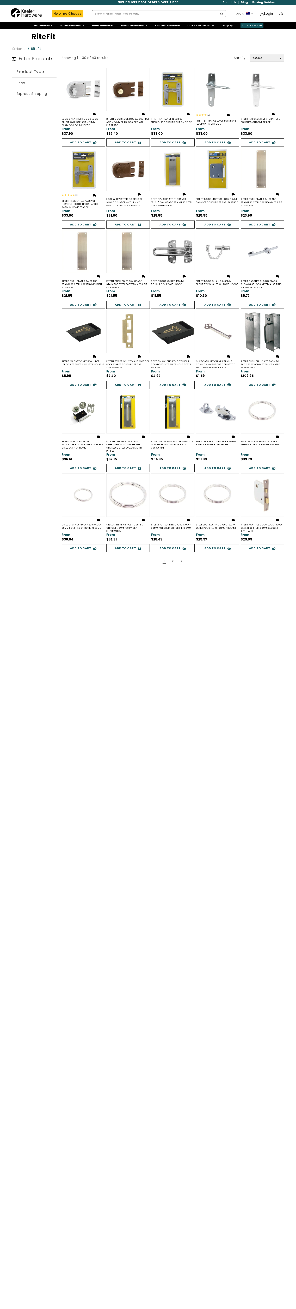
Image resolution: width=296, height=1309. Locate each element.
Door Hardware (43, 25)
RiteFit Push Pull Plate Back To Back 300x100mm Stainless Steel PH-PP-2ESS (261, 364)
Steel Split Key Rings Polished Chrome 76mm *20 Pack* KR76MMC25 (124, 527)
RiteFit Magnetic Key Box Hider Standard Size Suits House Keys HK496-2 (171, 364)
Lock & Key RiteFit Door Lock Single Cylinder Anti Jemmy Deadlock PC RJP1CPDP (80, 122)
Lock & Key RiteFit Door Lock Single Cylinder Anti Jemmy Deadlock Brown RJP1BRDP (124, 202)
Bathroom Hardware (133, 25)
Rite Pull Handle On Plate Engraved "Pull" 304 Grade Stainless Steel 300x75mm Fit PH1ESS (124, 446)
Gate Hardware (102, 25)
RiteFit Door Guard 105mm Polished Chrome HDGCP (167, 283)
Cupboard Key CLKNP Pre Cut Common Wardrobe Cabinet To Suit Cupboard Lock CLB (216, 364)
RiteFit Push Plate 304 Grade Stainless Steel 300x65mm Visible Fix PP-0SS (126, 284)
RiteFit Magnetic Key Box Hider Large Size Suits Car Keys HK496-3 (83, 363)
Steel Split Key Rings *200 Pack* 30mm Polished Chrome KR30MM (171, 526)
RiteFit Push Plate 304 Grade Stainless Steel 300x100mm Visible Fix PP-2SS (261, 202)
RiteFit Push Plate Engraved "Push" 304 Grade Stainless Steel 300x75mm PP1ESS (171, 202)
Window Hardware (72, 25)
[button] (282, 13)
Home (20, 48)
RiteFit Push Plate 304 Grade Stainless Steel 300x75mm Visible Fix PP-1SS (82, 284)
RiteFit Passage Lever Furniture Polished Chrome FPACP (260, 120)
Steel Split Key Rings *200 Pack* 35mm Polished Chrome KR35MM (82, 526)
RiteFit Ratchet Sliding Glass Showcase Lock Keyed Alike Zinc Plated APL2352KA (261, 284)
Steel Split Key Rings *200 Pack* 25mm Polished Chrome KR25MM (216, 526)
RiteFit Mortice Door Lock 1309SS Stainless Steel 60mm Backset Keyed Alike (262, 527)
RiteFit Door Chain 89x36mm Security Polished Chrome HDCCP (217, 283)
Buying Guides (263, 2)
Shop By (227, 25)
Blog (244, 2)
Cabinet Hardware (167, 25)
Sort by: (240, 58)
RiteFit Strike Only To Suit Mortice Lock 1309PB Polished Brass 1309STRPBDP (128, 364)
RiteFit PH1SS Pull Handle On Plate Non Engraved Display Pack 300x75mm (172, 444)
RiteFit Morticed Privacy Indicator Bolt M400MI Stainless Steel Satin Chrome (82, 444)
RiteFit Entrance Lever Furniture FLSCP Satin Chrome (216, 122)
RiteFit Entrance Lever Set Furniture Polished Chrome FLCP (171, 120)
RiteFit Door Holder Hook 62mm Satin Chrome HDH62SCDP (216, 443)
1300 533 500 (253, 25)
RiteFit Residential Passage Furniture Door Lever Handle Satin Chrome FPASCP (80, 204)
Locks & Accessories (200, 25)
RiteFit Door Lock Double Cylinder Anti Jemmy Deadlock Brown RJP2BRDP (128, 122)
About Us (230, 2)
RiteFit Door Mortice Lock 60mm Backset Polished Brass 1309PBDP (217, 201)
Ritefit (36, 48)
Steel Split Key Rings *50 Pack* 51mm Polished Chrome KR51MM (260, 443)
